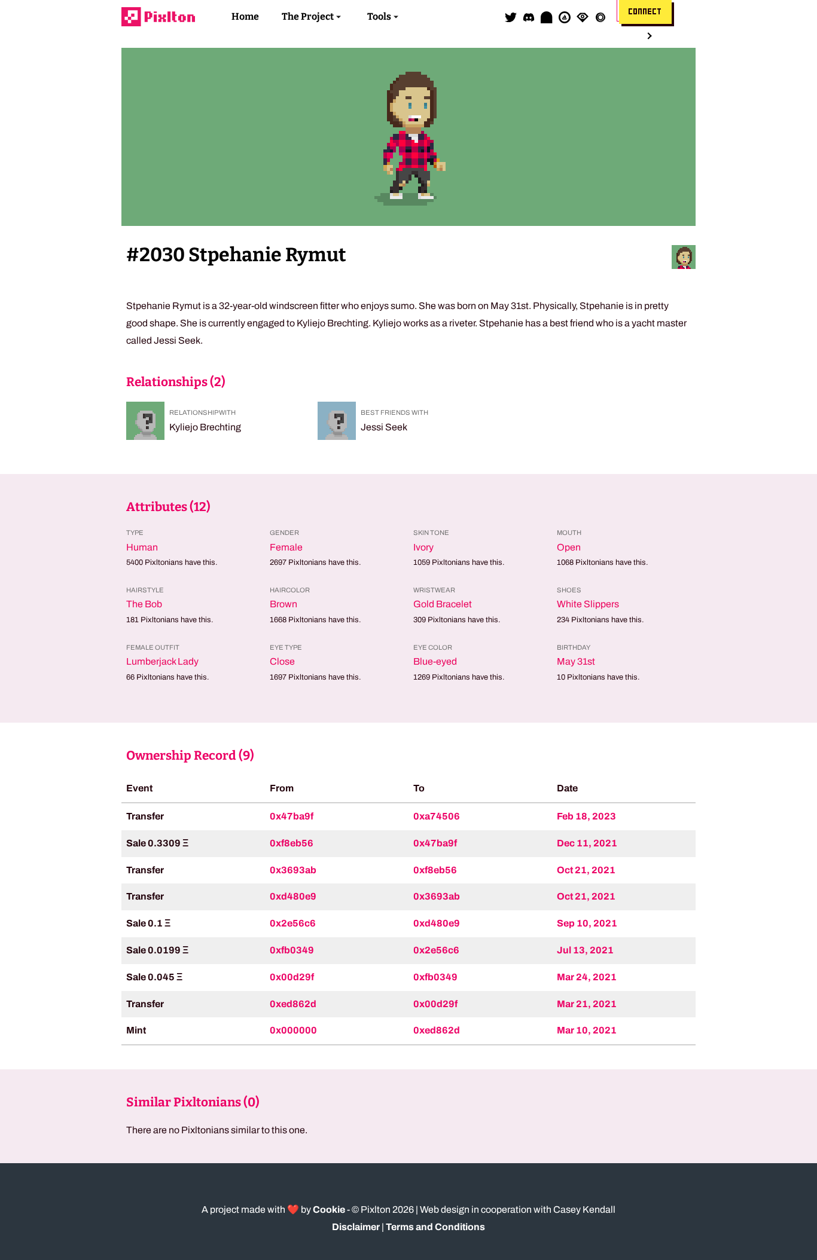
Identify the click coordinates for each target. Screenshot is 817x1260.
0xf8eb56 (291, 843)
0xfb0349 (292, 950)
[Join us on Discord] (529, 16)
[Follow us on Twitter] (511, 16)
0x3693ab (293, 870)
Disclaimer (356, 1227)
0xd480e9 (293, 896)
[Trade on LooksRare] (583, 16)
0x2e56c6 (293, 923)
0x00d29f (292, 977)
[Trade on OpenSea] (565, 16)
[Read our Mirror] (547, 16)
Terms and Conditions (435, 1227)
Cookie (329, 1209)
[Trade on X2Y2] (600, 16)
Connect (645, 12)
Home (245, 16)
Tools (379, 16)
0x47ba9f (291, 816)
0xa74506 (436, 816)
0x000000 (293, 1030)
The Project (308, 16)
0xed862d (293, 1004)
